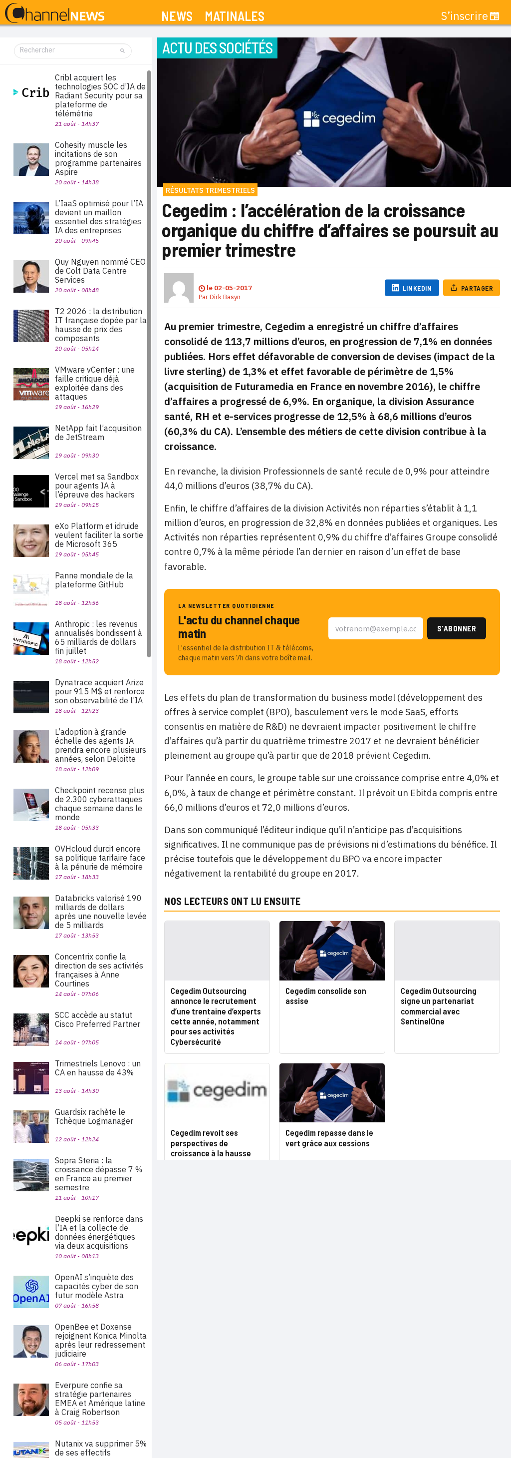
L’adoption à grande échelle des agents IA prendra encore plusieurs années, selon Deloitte (100, 745)
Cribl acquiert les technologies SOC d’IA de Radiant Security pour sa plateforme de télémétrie (100, 95)
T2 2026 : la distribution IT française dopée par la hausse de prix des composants (101, 324)
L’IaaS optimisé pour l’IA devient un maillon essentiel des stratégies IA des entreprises (99, 216)
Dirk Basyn (225, 297)
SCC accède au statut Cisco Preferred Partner (97, 1019)
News (177, 16)
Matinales (234, 16)
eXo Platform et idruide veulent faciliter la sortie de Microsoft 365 (99, 535)
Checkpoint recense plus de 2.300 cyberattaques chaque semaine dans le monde (100, 803)
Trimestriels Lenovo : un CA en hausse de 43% (98, 1067)
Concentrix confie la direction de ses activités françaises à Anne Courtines (99, 970)
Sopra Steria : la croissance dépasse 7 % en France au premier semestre (98, 1173)
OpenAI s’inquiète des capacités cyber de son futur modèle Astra (96, 1286)
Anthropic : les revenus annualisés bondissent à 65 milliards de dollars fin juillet (98, 637)
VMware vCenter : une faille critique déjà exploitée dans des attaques (95, 383)
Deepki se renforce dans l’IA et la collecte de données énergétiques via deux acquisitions (99, 1232)
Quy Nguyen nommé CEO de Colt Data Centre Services (100, 271)
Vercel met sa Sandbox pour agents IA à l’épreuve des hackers (97, 485)
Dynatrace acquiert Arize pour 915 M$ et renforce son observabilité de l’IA (100, 691)
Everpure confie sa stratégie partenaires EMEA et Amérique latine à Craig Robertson (100, 1398)
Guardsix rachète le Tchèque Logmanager (94, 1116)
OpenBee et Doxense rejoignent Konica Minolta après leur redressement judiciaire (101, 1340)
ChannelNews (54, 13)
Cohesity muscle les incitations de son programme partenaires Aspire (98, 158)
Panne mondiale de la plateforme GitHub (94, 579)
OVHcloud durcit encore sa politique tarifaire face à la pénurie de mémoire (100, 858)
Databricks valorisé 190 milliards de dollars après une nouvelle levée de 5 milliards (101, 911)
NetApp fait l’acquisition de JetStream (98, 432)
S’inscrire (464, 16)
